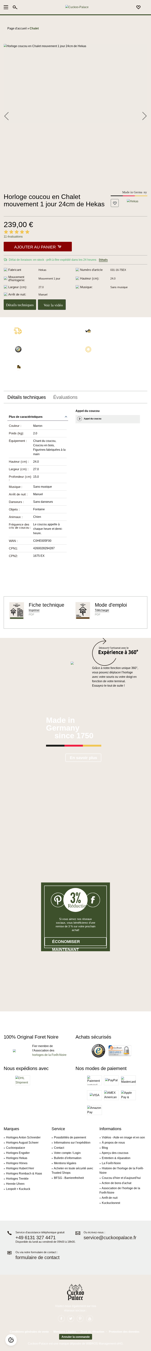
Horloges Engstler (18, 1152)
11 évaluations (13, 236)
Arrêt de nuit (109, 1197)
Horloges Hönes (16, 1163)
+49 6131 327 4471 (35, 1237)
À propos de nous (113, 1142)
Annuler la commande (76, 1336)
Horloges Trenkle (17, 1178)
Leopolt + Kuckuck (18, 1188)
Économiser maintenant (66, 942)
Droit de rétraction (92, 1331)
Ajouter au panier (35, 247)
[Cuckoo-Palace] (76, 7)
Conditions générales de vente (29, 1331)
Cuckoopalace (15, 1147)
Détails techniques (20, 305)
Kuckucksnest (111, 1202)
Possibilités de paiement (70, 1137)
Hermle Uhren (15, 1183)
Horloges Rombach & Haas (24, 1173)
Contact (59, 1147)
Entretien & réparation (116, 1158)
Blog (105, 1147)
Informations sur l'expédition (72, 1142)
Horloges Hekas (16, 1158)
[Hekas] (132, 201)
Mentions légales (65, 1163)
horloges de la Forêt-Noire (49, 1054)
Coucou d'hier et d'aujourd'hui (121, 1177)
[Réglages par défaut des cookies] (11, 1339)
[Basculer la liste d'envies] (115, 203)
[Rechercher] (15, 7)
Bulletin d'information (67, 1158)
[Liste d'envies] (138, 7)
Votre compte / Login (67, 1152)
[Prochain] (144, 116)
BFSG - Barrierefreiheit (69, 1177)
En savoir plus (83, 757)
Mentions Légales (64, 1331)
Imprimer (34, 610)
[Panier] (145, 7)
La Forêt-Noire (111, 1163)
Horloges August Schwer (22, 1142)
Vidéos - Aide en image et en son (123, 1137)
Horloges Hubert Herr (20, 1168)
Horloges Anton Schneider (23, 1137)
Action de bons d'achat (116, 1183)
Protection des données (124, 1331)
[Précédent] (6, 116)
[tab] (26, 397)
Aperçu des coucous (115, 1152)
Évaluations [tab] (65, 397)
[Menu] (7, 7)
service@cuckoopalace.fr (110, 1237)
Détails (103, 259)
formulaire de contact (37, 1257)
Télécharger (102, 610)
